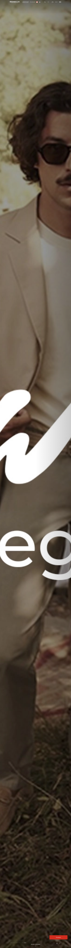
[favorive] (48, 2)
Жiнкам (39, 2)
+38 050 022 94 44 (25, 1)
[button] (11, 942)
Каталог (33, 2)
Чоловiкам (37, 2)
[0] (52, 2)
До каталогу (35, 937)
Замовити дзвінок (25, 2)
